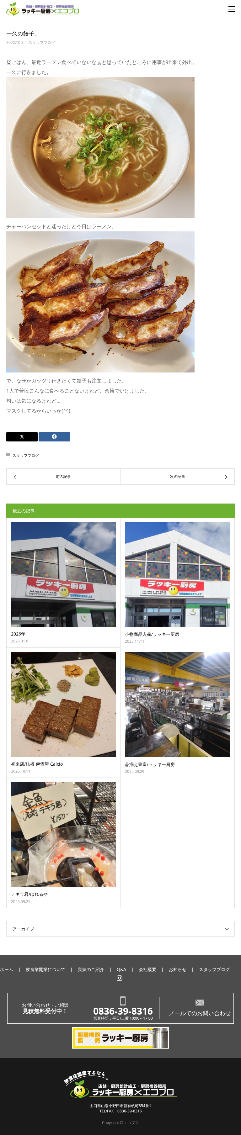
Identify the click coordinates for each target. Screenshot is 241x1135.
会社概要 (147, 969)
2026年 (18, 634)
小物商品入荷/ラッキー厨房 (152, 634)
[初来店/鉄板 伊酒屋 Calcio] (63, 704)
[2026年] (63, 574)
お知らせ (177, 969)
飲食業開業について (45, 969)
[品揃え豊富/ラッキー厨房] (177, 704)
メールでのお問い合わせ (200, 1013)
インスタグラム (119, 978)
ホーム (6, 969)
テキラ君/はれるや (29, 894)
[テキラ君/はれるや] (63, 834)
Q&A (121, 969)
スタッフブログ (42, 42)
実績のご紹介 (91, 969)
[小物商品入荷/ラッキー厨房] (177, 574)
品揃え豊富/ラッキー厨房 (150, 764)
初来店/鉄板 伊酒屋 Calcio (37, 764)
